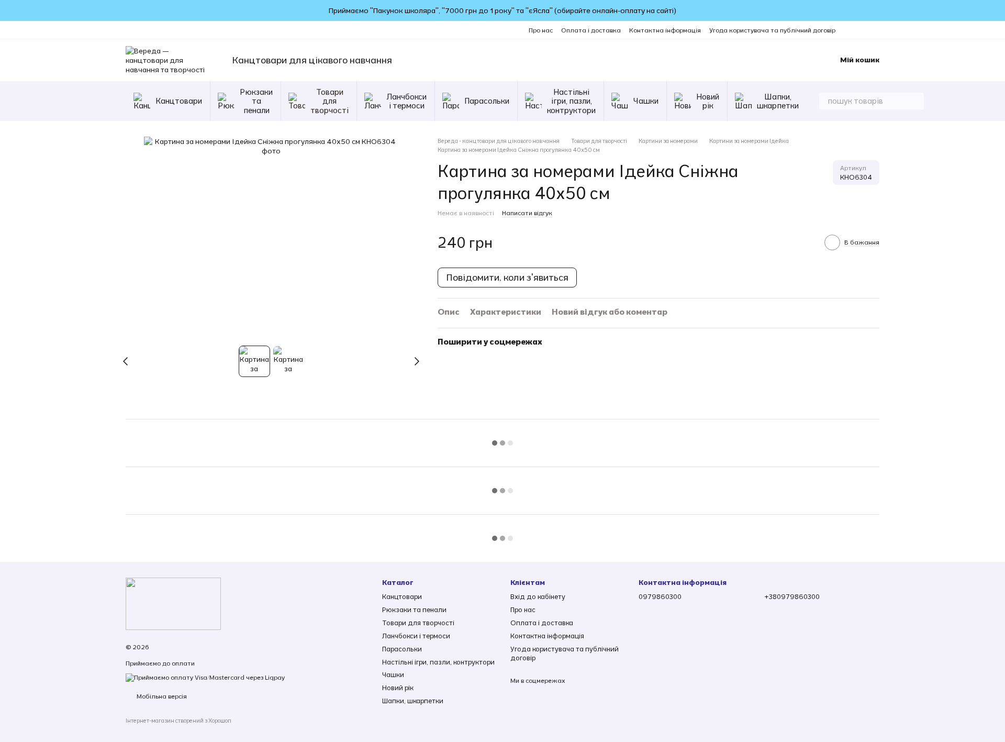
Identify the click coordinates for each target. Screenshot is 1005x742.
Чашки (645, 101)
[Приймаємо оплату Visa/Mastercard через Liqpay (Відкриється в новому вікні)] (205, 677)
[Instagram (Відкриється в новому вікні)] (850, 30)
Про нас (541, 30)
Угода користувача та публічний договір (772, 30)
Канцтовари (178, 101)
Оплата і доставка (591, 30)
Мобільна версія (161, 696)
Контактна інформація (665, 30)
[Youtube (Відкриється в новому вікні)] (875, 30)
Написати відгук (527, 213)
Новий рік (707, 101)
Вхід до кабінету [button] (537, 596)
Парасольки (486, 101)
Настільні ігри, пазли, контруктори (571, 101)
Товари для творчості (329, 101)
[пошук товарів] (915, 101)
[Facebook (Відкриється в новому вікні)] (862, 30)
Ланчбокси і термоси (406, 101)
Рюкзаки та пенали (256, 101)
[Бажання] (783, 60)
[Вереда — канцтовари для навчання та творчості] (173, 603)
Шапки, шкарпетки (778, 101)
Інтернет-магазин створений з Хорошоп (178, 720)
